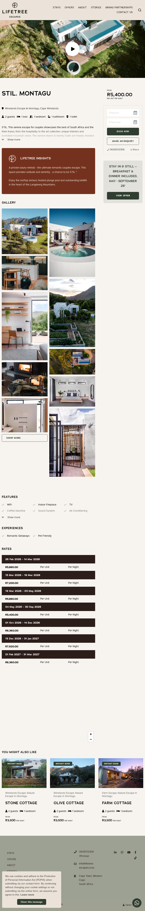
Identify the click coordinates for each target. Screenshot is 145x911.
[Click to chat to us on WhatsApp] (136, 902)
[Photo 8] (24, 415)
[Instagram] (122, 852)
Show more (13, 139)
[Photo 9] (72, 443)
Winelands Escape (15, 108)
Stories (96, 7)
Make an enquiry (123, 141)
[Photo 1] (72, 242)
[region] (48, 708)
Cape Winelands (49, 108)
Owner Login (131, 905)
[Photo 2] (24, 273)
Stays (56, 7)
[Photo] (24, 231)
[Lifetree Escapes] (14, 10)
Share (136, 150)
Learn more (27, 894)
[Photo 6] (24, 379)
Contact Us (125, 12)
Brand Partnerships (119, 7)
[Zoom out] (90, 739)
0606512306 (117, 149)
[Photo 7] (72, 391)
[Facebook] (135, 852)
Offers (69, 7)
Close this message (32, 901)
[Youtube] (128, 852)
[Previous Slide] (52, 773)
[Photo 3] (72, 313)
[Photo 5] (72, 362)
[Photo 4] (24, 326)
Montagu (34, 108)
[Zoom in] (90, 734)
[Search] (139, 10)
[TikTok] (135, 857)
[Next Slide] (44, 773)
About (82, 7)
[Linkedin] (115, 852)
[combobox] (139, 10)
